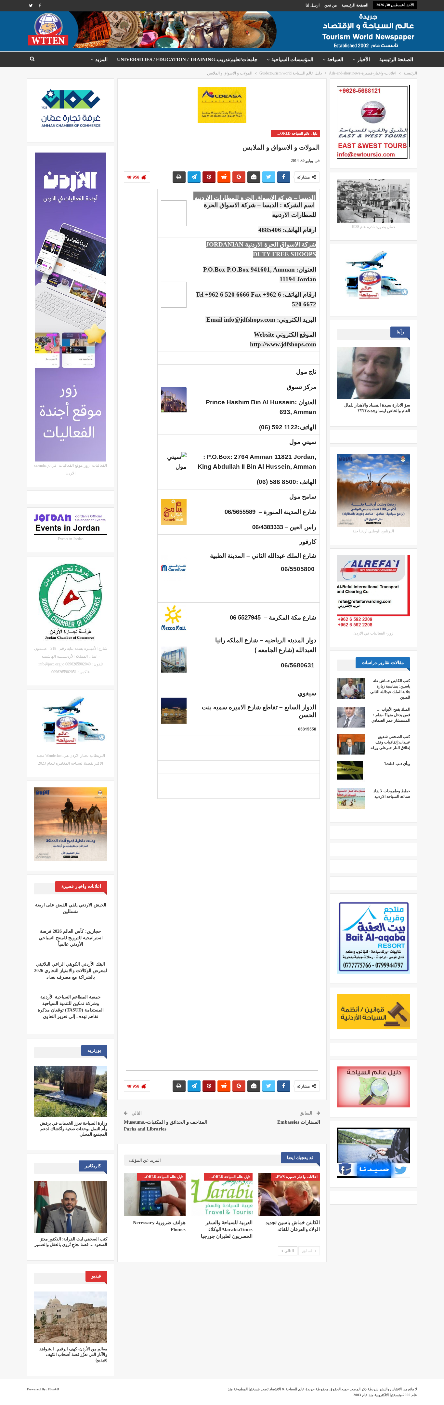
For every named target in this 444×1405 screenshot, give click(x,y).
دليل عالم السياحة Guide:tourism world (294, 133)
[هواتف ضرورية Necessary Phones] (154, 1194)
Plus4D (53, 1389)
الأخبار (363, 59)
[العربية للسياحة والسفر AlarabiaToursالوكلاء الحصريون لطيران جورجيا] (222, 1194)
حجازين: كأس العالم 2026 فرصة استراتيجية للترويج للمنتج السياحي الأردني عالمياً (71, 938)
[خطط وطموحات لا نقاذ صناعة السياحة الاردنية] (351, 798)
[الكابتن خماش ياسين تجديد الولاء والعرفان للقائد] (289, 1194)
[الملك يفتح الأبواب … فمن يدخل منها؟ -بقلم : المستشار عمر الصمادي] (351, 717)
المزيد (101, 59)
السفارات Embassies (298, 1122)
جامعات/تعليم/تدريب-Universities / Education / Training (187, 59)
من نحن (330, 5)
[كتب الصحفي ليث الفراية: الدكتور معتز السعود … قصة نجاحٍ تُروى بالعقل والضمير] (70, 1207)
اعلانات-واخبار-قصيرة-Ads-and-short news (294, 1177)
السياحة (335, 59)
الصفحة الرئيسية (355, 5)
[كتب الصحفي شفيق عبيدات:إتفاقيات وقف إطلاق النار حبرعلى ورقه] (351, 744)
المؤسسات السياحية (292, 59)
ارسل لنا (313, 5)
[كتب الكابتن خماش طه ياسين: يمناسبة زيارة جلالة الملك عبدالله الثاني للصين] (351, 688)
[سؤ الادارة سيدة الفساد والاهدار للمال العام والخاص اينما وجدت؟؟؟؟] (373, 373)
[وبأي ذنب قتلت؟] (351, 771)
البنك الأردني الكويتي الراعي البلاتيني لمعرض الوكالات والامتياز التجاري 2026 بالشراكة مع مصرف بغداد (70, 971)
